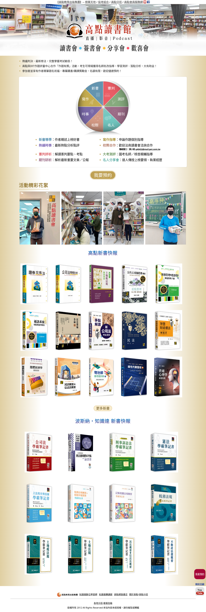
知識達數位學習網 (88, 594)
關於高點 (133, 594)
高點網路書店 (121, 594)
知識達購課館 (105, 594)
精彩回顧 (199, 584)
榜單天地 (90, 2)
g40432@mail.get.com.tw (148, 149)
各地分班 (98, 603)
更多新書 (103, 408)
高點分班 (116, 2)
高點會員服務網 (133, 2)
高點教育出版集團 (69, 2)
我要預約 (103, 175)
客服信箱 (107, 603)
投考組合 (103, 2)
